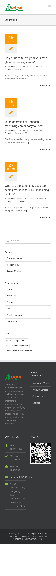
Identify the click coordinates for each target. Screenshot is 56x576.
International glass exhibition (19, 351)
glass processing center (17, 346)
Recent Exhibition (15, 271)
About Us (11, 295)
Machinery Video (40, 383)
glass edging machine (16, 340)
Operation (9, 69)
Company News (14, 258)
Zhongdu (11, 66)
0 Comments (20, 201)
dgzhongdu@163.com (18, 477)
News (9, 308)
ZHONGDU (18, 539)
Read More (45, 86)
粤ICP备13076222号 (34, 539)
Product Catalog (40, 389)
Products (11, 302)
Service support (14, 315)
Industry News (14, 264)
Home (9, 289)
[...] (29, 78)
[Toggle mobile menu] (49, 6)
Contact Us (12, 321)
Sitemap (36, 403)
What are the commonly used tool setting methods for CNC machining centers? (27, 190)
